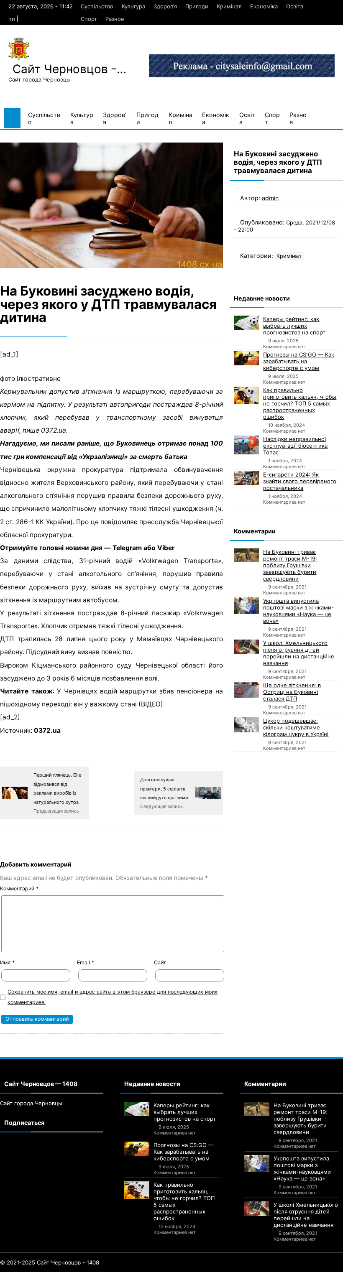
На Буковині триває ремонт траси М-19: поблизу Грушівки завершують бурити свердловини (290, 565)
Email (85, 962)
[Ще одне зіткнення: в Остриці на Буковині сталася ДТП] (246, 690)
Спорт (89, 18)
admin (270, 197)
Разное (114, 18)
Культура (133, 6)
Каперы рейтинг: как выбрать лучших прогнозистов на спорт (294, 326)
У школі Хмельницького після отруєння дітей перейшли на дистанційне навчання (298, 653)
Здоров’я (165, 6)
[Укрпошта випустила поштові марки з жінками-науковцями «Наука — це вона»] (246, 605)
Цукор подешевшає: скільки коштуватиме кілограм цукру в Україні (295, 727)
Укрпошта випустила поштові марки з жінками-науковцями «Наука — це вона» (298, 610)
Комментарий (19, 888)
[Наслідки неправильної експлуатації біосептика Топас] (246, 445)
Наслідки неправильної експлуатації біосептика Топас (295, 446)
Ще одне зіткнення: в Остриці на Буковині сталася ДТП (292, 692)
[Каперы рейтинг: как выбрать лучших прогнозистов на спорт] (246, 323)
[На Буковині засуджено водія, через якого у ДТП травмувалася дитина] (111, 205)
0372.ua (47, 730)
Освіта (294, 6)
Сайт (160, 962)
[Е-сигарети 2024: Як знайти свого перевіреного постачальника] (246, 478)
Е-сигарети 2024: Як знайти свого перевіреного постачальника (299, 481)
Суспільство (97, 6)
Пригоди (196, 6)
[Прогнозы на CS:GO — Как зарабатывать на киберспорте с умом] (246, 358)
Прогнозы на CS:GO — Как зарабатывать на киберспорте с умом (298, 361)
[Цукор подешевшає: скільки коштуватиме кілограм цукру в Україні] (246, 724)
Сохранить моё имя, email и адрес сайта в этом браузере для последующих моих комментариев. (113, 997)
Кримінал (229, 6)
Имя (7, 962)
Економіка (264, 6)
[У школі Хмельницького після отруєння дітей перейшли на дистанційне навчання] (246, 647)
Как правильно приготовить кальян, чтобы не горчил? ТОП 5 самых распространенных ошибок (299, 403)
